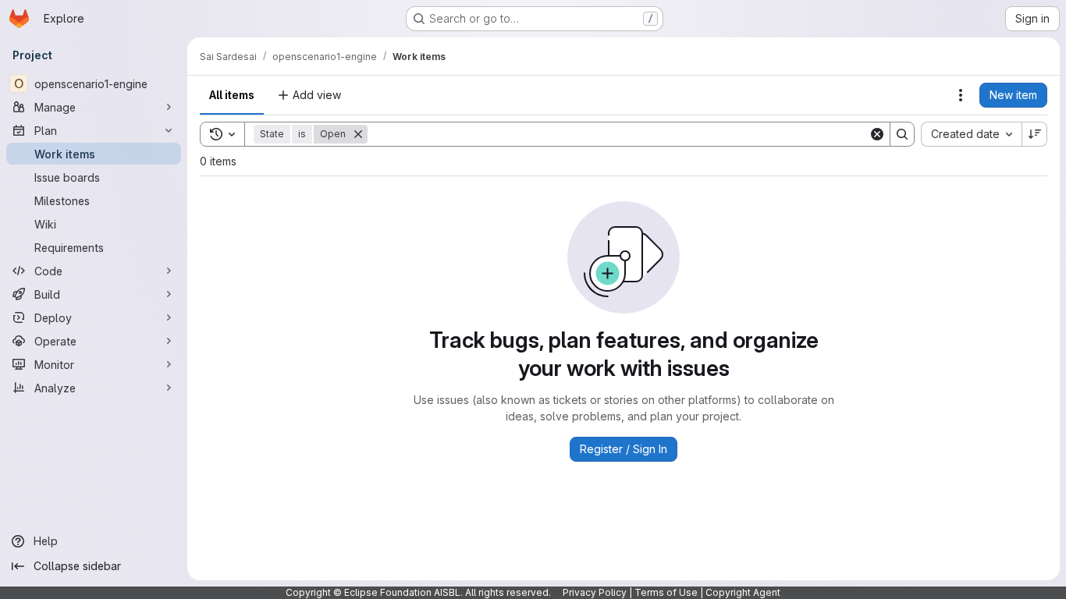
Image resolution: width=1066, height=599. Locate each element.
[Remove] (358, 134)
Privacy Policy (595, 592)
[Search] (902, 134)
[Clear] (877, 134)
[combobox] (971, 134)
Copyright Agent (742, 592)
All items (231, 94)
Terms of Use (666, 592)
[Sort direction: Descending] (1034, 134)
